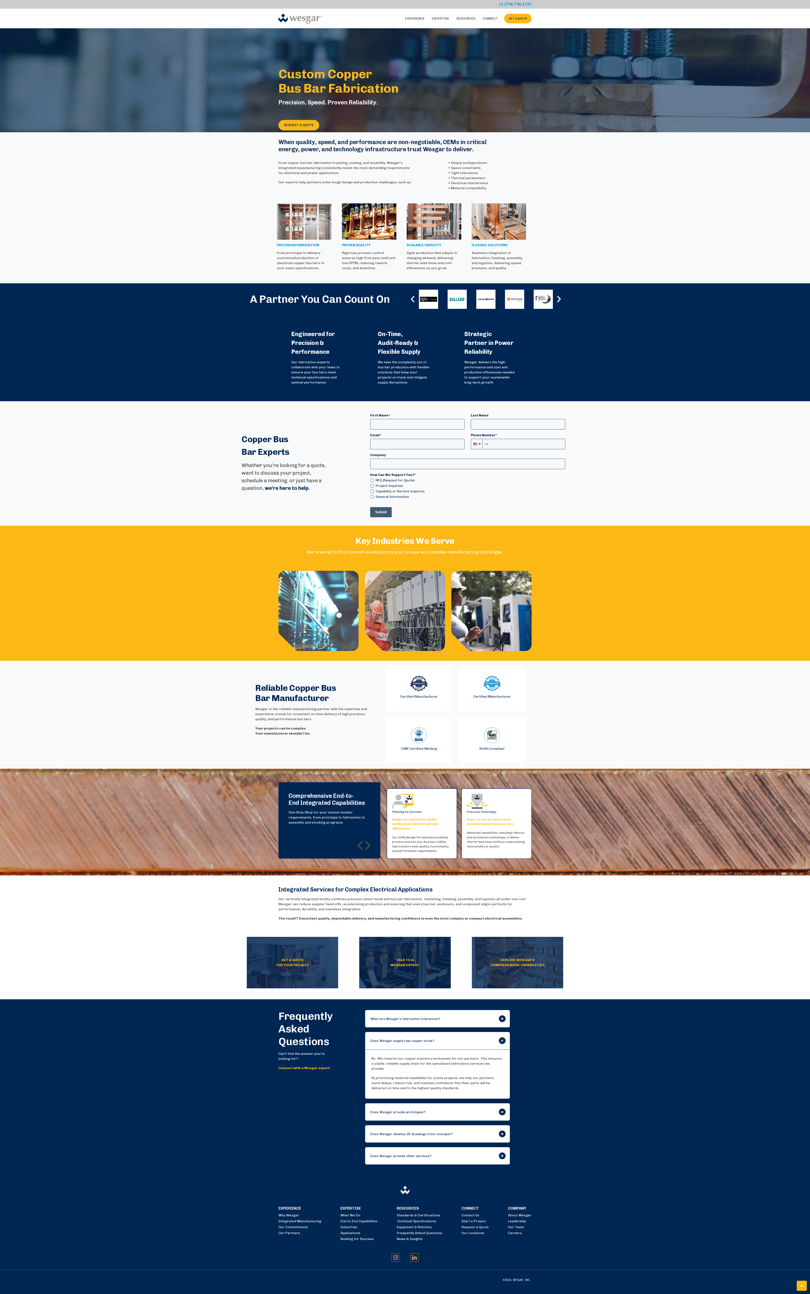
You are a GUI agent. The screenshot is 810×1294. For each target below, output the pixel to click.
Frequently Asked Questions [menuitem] (419, 1233)
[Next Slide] (367, 845)
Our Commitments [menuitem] (293, 1227)
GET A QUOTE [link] (518, 18)
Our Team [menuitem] (516, 1227)
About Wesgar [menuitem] (520, 1215)
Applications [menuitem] (350, 1233)
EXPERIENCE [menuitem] (289, 1208)
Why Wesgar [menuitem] (288, 1215)
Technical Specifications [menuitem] (416, 1221)
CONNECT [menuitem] (470, 1208)
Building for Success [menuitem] (357, 1239)
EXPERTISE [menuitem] (350, 1208)
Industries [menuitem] (348, 1227)
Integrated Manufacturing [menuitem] (299, 1221)
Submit (381, 512)
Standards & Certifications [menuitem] (418, 1215)
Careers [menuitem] (515, 1233)
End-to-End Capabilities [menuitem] (359, 1221)
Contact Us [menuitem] (470, 1215)
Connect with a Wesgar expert (304, 1068)
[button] (418, 689)
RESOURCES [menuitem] (408, 1208)
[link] (300, 18)
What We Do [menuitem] (350, 1215)
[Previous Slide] (361, 845)
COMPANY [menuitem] (517, 1208)
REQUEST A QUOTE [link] (299, 125)
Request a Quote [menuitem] (475, 1227)
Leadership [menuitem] (517, 1221)
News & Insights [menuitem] (410, 1239)
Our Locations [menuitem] (473, 1233)
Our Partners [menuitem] (289, 1233)
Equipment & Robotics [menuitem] (414, 1227)
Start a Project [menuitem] (474, 1221)
